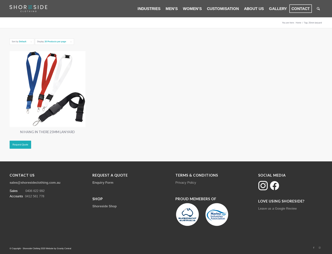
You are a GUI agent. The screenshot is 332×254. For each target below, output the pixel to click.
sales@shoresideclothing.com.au (35, 182)
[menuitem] (149, 8)
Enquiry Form (102, 182)
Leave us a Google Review (277, 208)
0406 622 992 (35, 191)
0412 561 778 (34, 196)
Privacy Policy (185, 182)
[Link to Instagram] (319, 248)
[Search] (318, 8)
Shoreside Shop (104, 206)
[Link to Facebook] (314, 248)
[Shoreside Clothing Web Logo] (28, 8)
